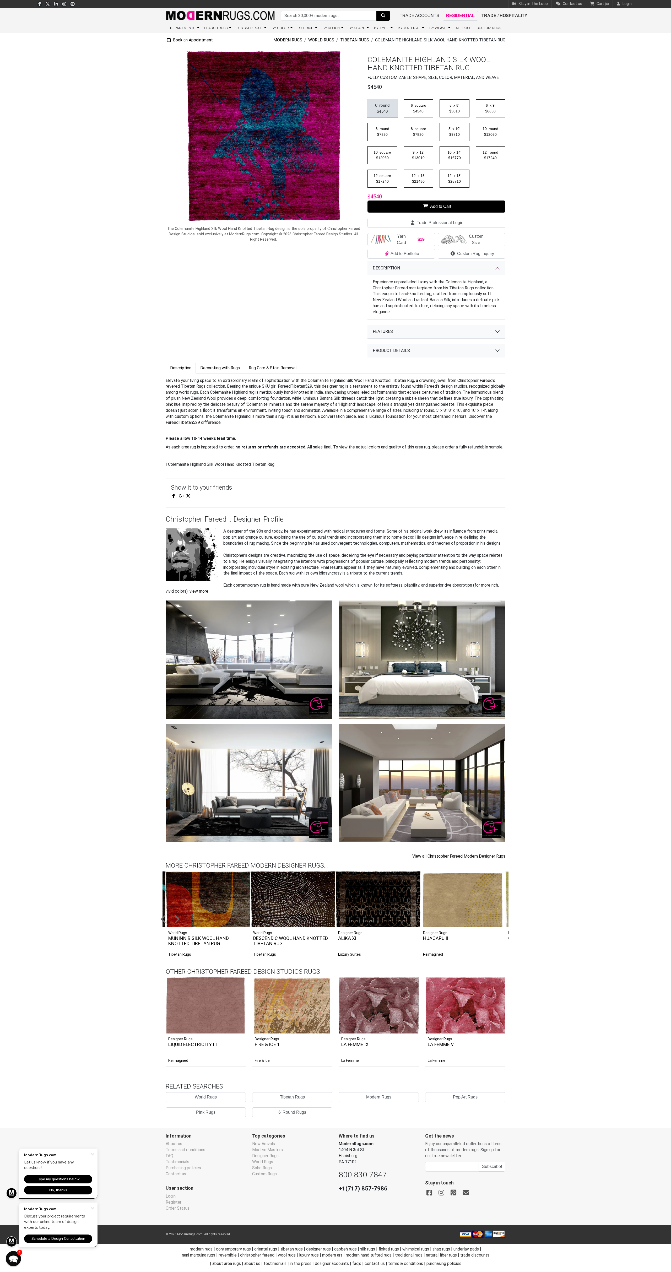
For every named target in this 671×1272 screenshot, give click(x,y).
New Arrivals (263, 1143)
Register (173, 1202)
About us (174, 1143)
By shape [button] (357, 28)
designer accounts (332, 1263)
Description (386, 268)
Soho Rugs (262, 1167)
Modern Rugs (287, 39)
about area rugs (226, 1263)
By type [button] (381, 28)
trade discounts (474, 1255)
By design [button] (331, 28)
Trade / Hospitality (504, 15)
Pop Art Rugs (465, 1097)
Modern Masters (267, 1149)
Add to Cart (440, 206)
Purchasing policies (183, 1167)
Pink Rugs (205, 1112)
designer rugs (318, 1249)
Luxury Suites (349, 954)
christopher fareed (257, 1255)
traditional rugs (409, 1255)
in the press (300, 1263)
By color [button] (281, 28)
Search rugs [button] (216, 28)
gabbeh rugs (345, 1249)
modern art (332, 1255)
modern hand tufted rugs (369, 1255)
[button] (342, 919)
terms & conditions (405, 1263)
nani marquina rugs (198, 1255)
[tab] (181, 368)
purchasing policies (443, 1263)
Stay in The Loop (532, 4)
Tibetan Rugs (354, 39)
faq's (356, 1263)
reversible (228, 1255)
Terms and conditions (185, 1149)
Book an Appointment (192, 39)
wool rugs (287, 1255)
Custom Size (476, 239)
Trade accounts (419, 15)
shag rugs (441, 1249)
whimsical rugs (415, 1249)
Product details (391, 350)
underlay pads (466, 1249)
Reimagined (433, 954)
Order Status (178, 1208)
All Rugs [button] (463, 28)
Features (383, 331)
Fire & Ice (262, 1060)
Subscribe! (492, 1166)
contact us (375, 1263)
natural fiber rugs (441, 1255)
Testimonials (177, 1161)
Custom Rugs (489, 28)
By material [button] (409, 28)
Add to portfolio (234, 976)
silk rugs (367, 1249)
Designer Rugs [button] (249, 28)
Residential (460, 15)
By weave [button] (438, 28)
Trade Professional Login (439, 222)
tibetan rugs (291, 1249)
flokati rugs (388, 1249)
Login (171, 1196)
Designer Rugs (180, 1039)
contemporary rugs (233, 1249)
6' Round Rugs (292, 1112)
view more (199, 591)
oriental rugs (265, 1249)
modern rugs (201, 1249)
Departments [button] (183, 28)
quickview (238, 1028)
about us (252, 1263)
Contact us (572, 4)
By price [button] (306, 28)
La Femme (350, 1060)
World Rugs (321, 39)
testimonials (275, 1263)
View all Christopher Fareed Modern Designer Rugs (458, 856)
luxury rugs (309, 1255)
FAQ (169, 1155)
